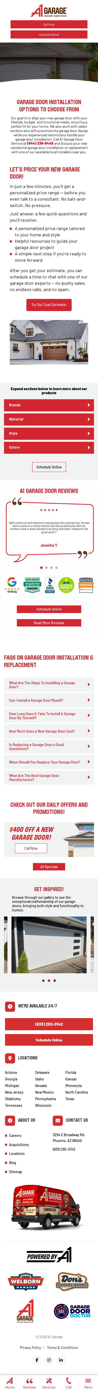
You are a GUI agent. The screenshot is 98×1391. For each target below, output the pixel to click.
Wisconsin (43, 1105)
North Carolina (76, 1092)
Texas (69, 1099)
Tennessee (13, 1105)
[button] (88, 1382)
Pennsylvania (45, 1099)
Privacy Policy (30, 1347)
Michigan (12, 1085)
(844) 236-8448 (40, 143)
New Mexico (44, 1092)
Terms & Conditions (62, 1347)
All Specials (49, 867)
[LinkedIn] (61, 1360)
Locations (17, 1153)
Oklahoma (12, 1099)
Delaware (42, 1072)
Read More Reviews (49, 623)
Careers (15, 1135)
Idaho (39, 1079)
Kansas (71, 1079)
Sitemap (15, 1172)
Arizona (11, 1072)
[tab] (49, 405)
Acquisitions (19, 1144)
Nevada (41, 1085)
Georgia (11, 1079)
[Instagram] (49, 1360)
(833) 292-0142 (49, 1024)
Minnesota (73, 1085)
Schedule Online (49, 34)
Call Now (49, 24)
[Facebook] (36, 1360)
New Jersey (14, 1092)
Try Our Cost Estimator (49, 304)
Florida (70, 1072)
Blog (12, 1162)
